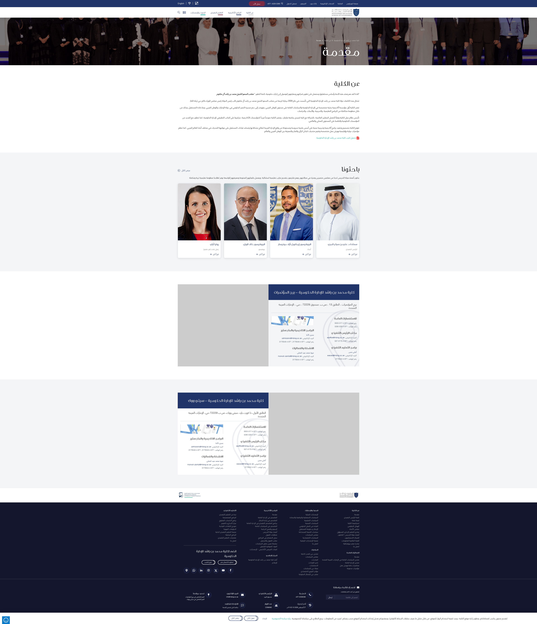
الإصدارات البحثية (312, 514)
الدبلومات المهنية (230, 529)
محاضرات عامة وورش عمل (349, 565)
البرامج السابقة (231, 534)
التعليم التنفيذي (217, 12)
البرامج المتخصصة (229, 517)
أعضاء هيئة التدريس (270, 531)
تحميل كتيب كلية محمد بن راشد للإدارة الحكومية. (336, 137)
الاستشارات (314, 565)
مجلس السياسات (312, 534)
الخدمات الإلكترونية (327, 3)
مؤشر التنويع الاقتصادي (309, 571)
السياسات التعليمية (311, 520)
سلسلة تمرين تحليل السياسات (266, 543)
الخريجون (303, 3)
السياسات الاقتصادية (310, 537)
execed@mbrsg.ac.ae (335, 355)
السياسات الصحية (311, 523)
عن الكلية (249, 12)
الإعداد (264, 618)
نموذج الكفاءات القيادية (227, 526)
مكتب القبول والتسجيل (269, 540)
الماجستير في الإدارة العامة (267, 517)
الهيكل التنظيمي (353, 526)
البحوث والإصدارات (198, 12)
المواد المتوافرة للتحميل (268, 546)
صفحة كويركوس (352, 3)
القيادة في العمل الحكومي (308, 526)
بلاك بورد (313, 3)
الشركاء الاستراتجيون (352, 537)
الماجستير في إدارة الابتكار (268, 520)
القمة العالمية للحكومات (350, 540)
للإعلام (274, 562)
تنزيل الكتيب (208, 561)
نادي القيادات (313, 562)
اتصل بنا (356, 546)
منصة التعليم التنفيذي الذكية (225, 531)
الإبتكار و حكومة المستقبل (308, 529)
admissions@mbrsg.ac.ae (292, 338)
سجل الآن (256, 3)
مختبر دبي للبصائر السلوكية (308, 574)
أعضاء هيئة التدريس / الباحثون (348, 534)
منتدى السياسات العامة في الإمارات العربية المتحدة (340, 559)
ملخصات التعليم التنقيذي (227, 537)
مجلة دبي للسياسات (311, 568)
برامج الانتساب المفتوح (227, 520)
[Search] (179, 12)
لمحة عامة (355, 520)
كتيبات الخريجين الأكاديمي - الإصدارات (263, 549)
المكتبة (340, 3)
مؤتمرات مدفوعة (353, 568)
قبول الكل (250, 618)
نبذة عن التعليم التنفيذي (227, 514)
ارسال (330, 597)
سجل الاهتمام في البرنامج (267, 537)
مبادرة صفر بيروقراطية (351, 543)
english (181, 3)
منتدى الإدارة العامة (352, 562)
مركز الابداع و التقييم (228, 523)
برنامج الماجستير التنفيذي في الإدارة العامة (262, 523)
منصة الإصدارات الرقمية (309, 540)
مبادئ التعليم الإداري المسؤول (348, 531)
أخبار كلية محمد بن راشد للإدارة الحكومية (262, 559)
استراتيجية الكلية (353, 523)
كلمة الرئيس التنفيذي (351, 517)
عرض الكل (186, 170)
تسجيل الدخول (292, 3)
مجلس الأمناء (354, 529)
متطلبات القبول (271, 534)
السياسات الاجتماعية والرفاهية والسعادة (304, 517)
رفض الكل (235, 618)
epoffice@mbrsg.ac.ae (335, 337)
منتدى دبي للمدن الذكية (309, 553)
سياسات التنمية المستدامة (308, 531)
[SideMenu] (184, 12)
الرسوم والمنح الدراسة (269, 529)
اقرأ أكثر (354, 254)
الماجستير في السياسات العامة (266, 526)
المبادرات (315, 559)
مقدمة (356, 514)
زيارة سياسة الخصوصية (281, 618)
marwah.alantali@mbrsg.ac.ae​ (290, 356)
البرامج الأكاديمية (234, 12)
